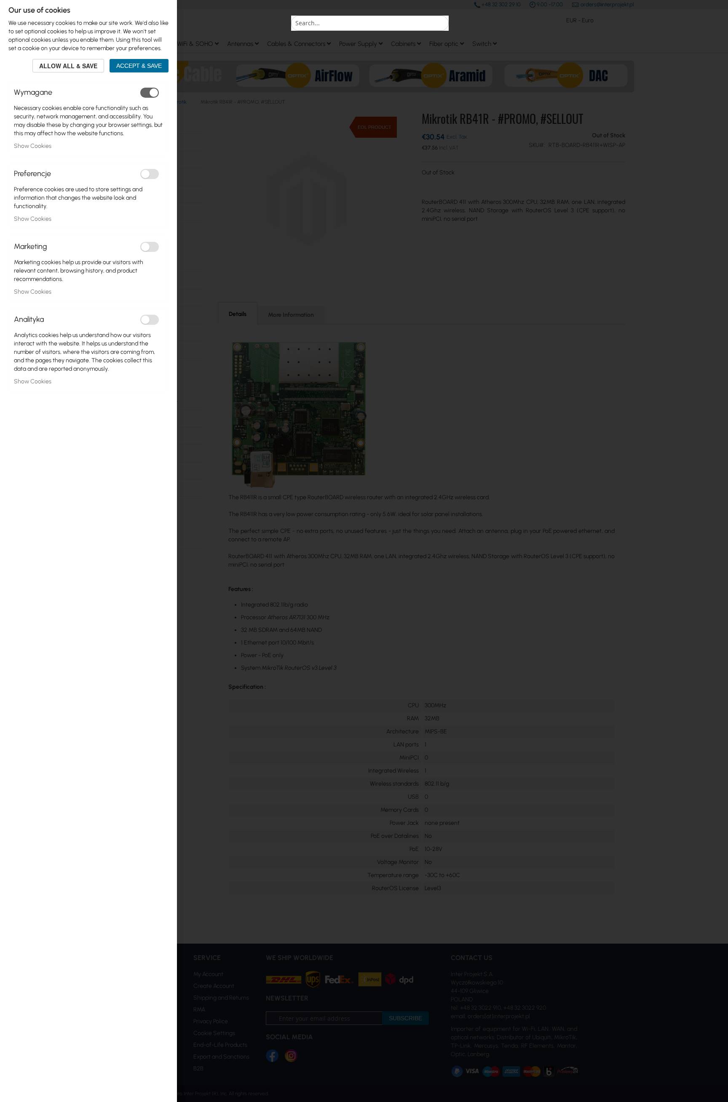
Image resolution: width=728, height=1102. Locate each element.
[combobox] (370, 23)
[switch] (149, 93)
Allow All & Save (68, 66)
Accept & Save (139, 65)
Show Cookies (32, 146)
